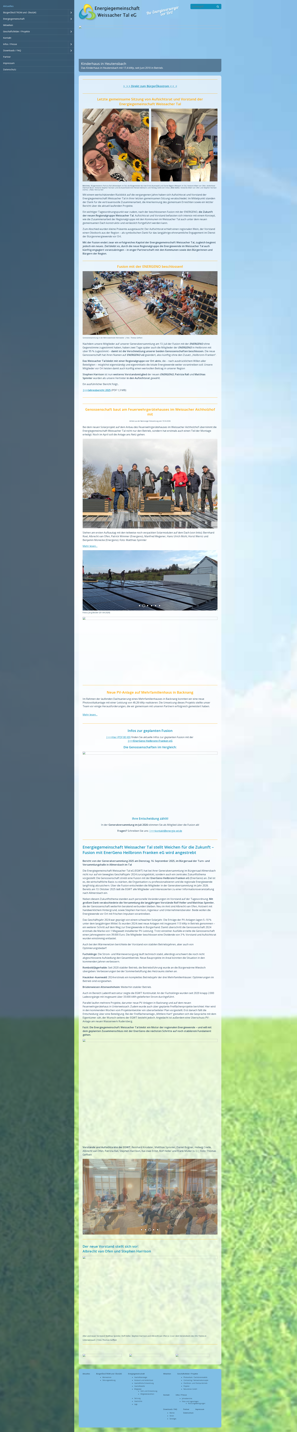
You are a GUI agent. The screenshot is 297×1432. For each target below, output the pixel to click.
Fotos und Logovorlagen (190, 1401)
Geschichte (138, 1401)
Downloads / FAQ (12, 50)
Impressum (9, 63)
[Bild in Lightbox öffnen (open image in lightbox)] (150, 145)
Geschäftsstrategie (140, 1377)
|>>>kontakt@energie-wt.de (165, 831)
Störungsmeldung (108, 1380)
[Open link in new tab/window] (144, 1356)
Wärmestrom (106, 1377)
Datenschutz (9, 69)
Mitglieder (138, 1389)
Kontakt (7, 37)
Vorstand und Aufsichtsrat (143, 1380)
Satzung (137, 1398)
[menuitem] (37, 6)
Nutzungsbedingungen (196, 1403)
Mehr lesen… (90, 546)
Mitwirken (8, 25)
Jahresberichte (187, 1398)
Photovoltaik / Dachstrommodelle (195, 1377)
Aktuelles (8, 6)
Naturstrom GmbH (190, 1389)
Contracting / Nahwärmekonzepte (195, 1380)
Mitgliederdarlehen (147, 1394)
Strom (172, 1416)
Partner (7, 56)
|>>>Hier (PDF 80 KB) (118, 737)
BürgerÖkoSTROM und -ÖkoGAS (19, 12)
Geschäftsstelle (139, 1386)
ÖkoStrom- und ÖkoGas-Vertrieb (195, 1383)
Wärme (172, 1413)
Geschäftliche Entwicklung (144, 1383)
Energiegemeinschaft (14, 18)
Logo (135, 1404)
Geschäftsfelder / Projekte (16, 31)
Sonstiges (173, 1419)
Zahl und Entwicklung (148, 1391)
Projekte (186, 1386)
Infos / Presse (10, 44)
